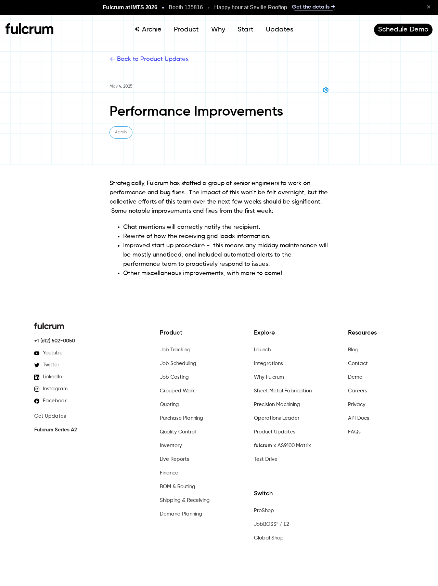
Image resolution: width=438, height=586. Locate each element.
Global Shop (269, 538)
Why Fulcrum (269, 377)
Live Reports (174, 459)
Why (218, 29)
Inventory (171, 445)
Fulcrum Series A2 (55, 429)
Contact (358, 363)
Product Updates (274, 431)
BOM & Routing (177, 486)
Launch (262, 349)
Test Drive (266, 459)
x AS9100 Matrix (282, 445)
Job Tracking (175, 349)
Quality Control (178, 431)
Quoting (169, 404)
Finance (169, 473)
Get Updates (50, 416)
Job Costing (174, 377)
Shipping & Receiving (185, 500)
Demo (355, 377)
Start (245, 29)
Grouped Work (177, 390)
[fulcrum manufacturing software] (29, 32)
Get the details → (313, 7)
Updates (279, 29)
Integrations (268, 363)
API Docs (358, 418)
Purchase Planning (181, 418)
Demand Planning (181, 514)
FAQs (354, 431)
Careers (357, 390)
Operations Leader (276, 418)
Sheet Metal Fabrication (283, 390)
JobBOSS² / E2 (271, 524)
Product (186, 29)
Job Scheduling (178, 363)
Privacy (356, 404)
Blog (353, 349)
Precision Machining (277, 404)
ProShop (264, 510)
